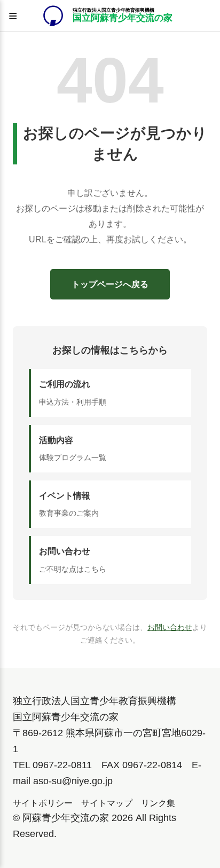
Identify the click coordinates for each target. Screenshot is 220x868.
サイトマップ (106, 803)
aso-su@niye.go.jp (73, 781)
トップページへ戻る (110, 284)
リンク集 (158, 803)
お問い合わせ (169, 627)
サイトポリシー (43, 803)
